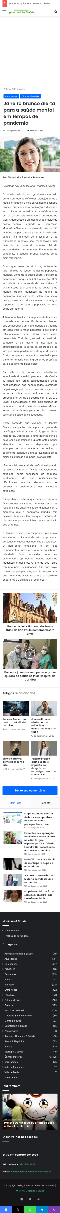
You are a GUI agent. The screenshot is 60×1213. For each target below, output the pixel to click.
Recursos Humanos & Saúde (19, 1036)
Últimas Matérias (30, 96)
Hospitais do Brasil (14, 1010)
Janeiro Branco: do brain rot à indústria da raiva (15, 722)
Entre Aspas (10, 989)
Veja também (11, 1062)
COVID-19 (9, 969)
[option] (30, 1112)
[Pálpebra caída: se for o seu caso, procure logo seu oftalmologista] (13, 896)
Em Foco (9, 984)
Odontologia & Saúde (15, 1026)
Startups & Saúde (13, 1051)
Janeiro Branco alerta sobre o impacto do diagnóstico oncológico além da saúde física (43, 766)
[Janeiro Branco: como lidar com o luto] (16, 748)
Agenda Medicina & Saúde (18, 953)
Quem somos (12, 930)
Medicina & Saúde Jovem (18, 1015)
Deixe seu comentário (30, 790)
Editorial (8, 979)
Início (9, 89)
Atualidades (10, 958)
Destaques (10, 974)
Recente (45, 802)
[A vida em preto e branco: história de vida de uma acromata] (13, 880)
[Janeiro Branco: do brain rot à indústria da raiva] (16, 708)
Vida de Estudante (14, 1067)
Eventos (8, 1005)
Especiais (9, 995)
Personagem (11, 1031)
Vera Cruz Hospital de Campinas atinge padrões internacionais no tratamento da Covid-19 (27, 1122)
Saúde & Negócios (14, 1041)
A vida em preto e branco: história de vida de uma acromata (40, 879)
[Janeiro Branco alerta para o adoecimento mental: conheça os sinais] (44, 708)
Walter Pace (11, 1077)
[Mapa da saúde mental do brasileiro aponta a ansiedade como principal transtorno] (13, 818)
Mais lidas (15, 802)
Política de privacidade (17, 936)
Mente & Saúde (12, 1020)
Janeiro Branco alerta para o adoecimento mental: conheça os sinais (43, 725)
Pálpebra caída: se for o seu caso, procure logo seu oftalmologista (39, 895)
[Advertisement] (30, 51)
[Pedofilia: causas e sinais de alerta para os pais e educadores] (13, 864)
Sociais (8, 1046)
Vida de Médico (12, 1072)
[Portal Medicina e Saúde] (21, 11)
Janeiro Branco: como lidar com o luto (13, 762)
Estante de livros (13, 1000)
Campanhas (19, 89)
